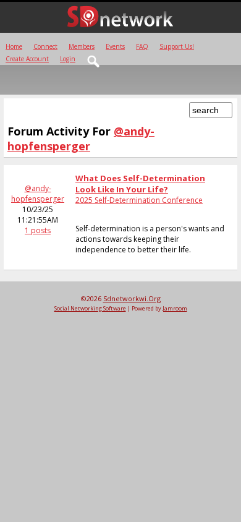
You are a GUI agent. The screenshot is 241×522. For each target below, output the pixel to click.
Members (82, 46)
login (67, 58)
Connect (45, 46)
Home (14, 46)
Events (115, 46)
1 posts (38, 230)
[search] (94, 62)
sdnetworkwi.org (132, 298)
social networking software (90, 308)
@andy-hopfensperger (37, 193)
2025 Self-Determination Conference (139, 200)
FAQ (142, 46)
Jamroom (175, 308)
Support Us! (176, 46)
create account (27, 58)
